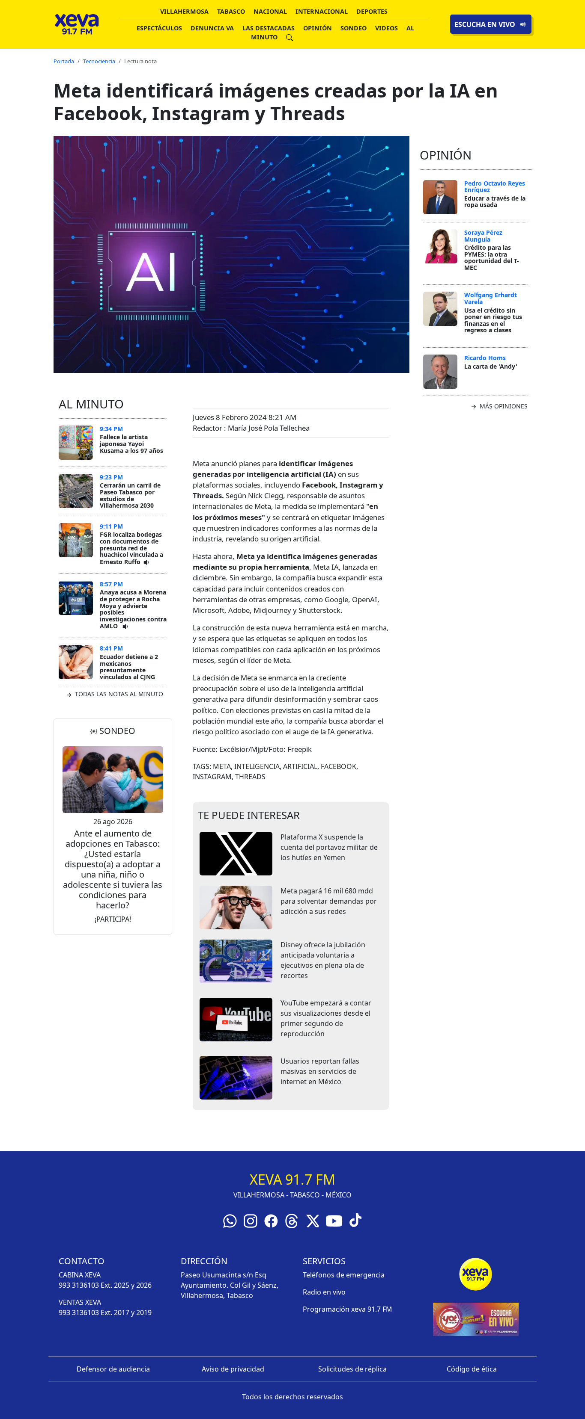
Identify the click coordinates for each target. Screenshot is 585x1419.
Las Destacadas (268, 28)
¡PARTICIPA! (113, 919)
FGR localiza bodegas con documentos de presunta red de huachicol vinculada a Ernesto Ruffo (131, 547)
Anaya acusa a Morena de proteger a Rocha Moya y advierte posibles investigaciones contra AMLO (133, 609)
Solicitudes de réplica (352, 1369)
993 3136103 (79, 1285)
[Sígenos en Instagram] (250, 1220)
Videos (386, 28)
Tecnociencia (99, 61)
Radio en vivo (324, 1292)
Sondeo (353, 28)
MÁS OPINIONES (503, 406)
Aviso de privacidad (233, 1369)
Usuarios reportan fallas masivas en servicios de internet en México (320, 1071)
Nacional (270, 11)
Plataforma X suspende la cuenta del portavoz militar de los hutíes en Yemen (329, 847)
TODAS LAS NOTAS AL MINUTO (118, 694)
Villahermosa (184, 11)
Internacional (321, 11)
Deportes (372, 11)
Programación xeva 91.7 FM (347, 1309)
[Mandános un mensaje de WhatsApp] (230, 1220)
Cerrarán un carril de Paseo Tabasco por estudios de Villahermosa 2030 (130, 495)
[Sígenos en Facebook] (271, 1220)
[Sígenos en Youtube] (334, 1220)
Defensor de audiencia (113, 1369)
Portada (64, 61)
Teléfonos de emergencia (344, 1275)
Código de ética (472, 1369)
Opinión (317, 28)
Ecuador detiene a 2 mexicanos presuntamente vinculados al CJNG (129, 667)
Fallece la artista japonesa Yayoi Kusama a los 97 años (131, 443)
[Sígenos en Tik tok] (355, 1219)
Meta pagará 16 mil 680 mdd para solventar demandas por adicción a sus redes (329, 901)
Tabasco (231, 11)
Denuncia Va (212, 28)
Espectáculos (159, 28)
